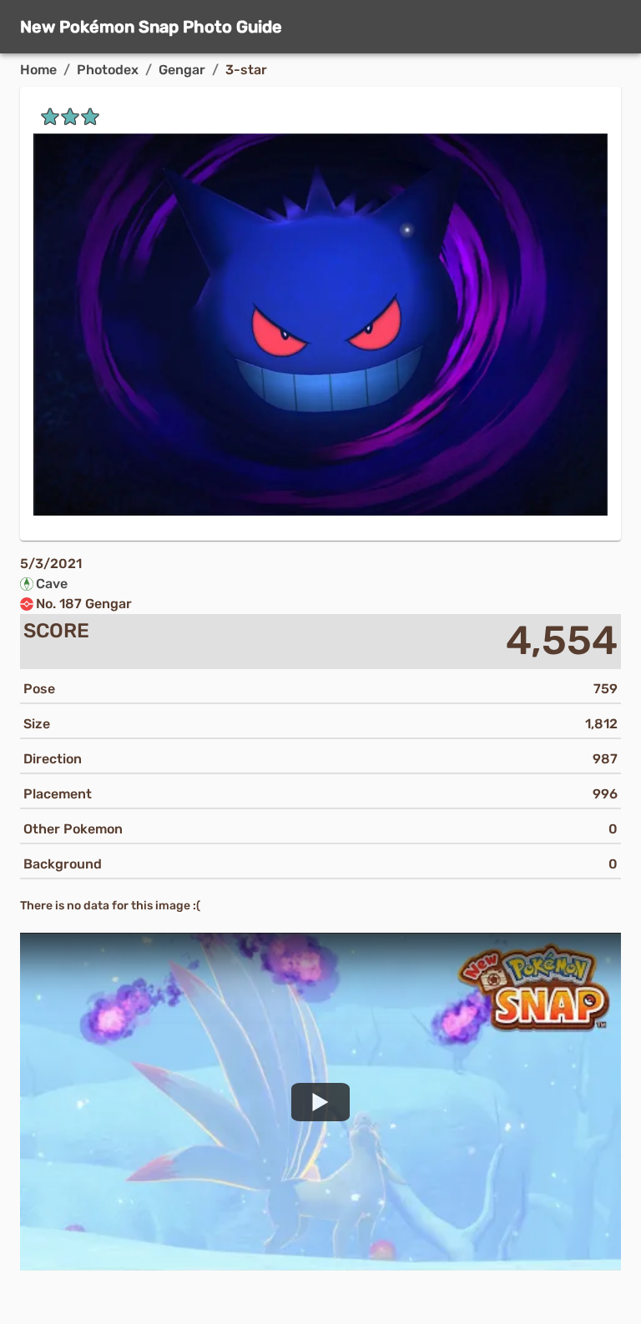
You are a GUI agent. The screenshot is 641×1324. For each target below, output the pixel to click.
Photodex (108, 70)
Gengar (182, 70)
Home (38, 70)
